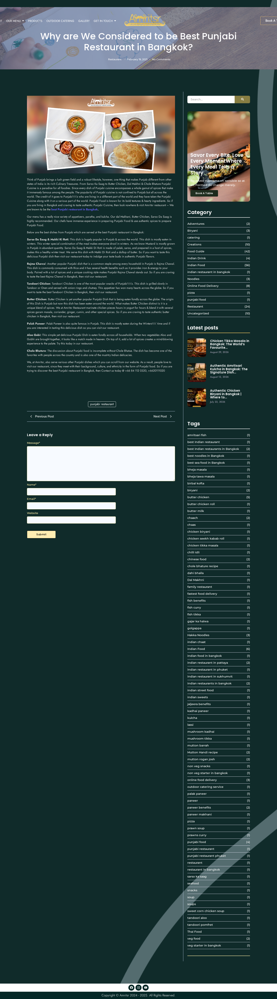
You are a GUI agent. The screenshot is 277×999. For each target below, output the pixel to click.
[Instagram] (138, 988)
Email (31, 499)
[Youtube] (146, 988)
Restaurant (114, 59)
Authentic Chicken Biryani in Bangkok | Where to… (225, 394)
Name (31, 484)
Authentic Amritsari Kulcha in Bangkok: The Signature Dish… (229, 369)
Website (32, 513)
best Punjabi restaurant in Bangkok (74, 209)
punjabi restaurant (102, 404)
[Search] (242, 99)
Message (33, 443)
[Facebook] (131, 988)
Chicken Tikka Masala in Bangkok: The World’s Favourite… (229, 344)
